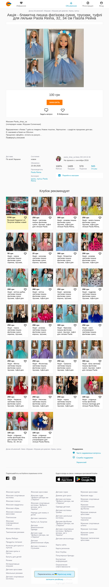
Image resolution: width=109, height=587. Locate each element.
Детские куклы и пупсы (13, 552)
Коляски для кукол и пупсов (15, 547)
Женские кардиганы (14, 505)
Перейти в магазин (70, 175)
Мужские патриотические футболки (88, 507)
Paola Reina (36, 172)
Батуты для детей (13, 557)
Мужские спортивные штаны (90, 524)
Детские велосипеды (65, 538)
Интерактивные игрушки (12, 565)
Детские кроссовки (14, 569)
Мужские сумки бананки (87, 533)
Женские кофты (13, 529)
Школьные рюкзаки (14, 573)
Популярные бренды (65, 555)
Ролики (9, 560)
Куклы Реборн (12, 538)
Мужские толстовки (89, 529)
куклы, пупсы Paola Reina (39, 180)
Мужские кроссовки (89, 492)
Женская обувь (12, 508)
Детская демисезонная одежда (37, 527)
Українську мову (64, 574)
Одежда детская (63, 507)
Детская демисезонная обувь (40, 541)
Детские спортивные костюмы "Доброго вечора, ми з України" (65, 532)
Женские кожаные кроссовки (14, 513)
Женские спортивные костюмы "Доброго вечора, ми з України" (40, 506)
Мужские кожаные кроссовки (88, 513)
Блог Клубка (61, 552)
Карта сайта (61, 545)
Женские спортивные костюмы (15, 496)
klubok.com (8, 4)
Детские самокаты (39, 518)
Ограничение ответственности (63, 566)
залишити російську (54, 579)
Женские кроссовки (39, 492)
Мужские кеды (87, 495)
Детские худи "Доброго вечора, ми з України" (40, 535)
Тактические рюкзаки (15, 532)
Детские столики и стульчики (39, 547)
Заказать (54, 102)
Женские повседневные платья (12, 523)
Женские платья (13, 501)
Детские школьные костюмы (64, 517)
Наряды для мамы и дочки (40, 514)
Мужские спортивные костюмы (90, 500)
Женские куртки (13, 492)
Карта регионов (62, 548)
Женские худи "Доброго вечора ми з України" (39, 497)
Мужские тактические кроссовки (90, 539)
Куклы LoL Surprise (39, 522)
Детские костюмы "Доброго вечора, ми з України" (65, 501)
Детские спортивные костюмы (15, 578)
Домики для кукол (63, 495)
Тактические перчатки (86, 519)
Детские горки (62, 492)
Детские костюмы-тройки (64, 511)
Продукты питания (14, 542)
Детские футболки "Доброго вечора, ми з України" (65, 523)
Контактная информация (61, 560)
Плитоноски (11, 517)
